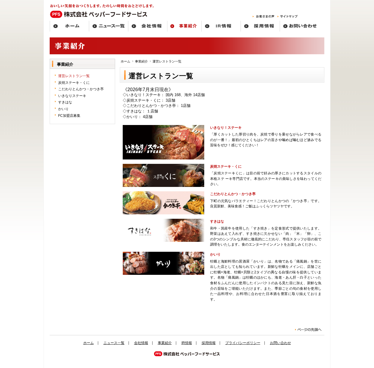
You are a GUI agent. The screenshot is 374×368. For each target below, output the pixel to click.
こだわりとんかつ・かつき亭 (81, 89)
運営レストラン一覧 (74, 76)
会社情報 (141, 343)
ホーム (125, 61)
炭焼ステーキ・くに (74, 83)
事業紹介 (141, 61)
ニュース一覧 (113, 343)
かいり (63, 109)
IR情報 (186, 343)
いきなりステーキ (72, 96)
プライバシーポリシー (242, 343)
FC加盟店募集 (69, 116)
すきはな (65, 102)
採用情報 (209, 343)
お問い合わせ (280, 343)
